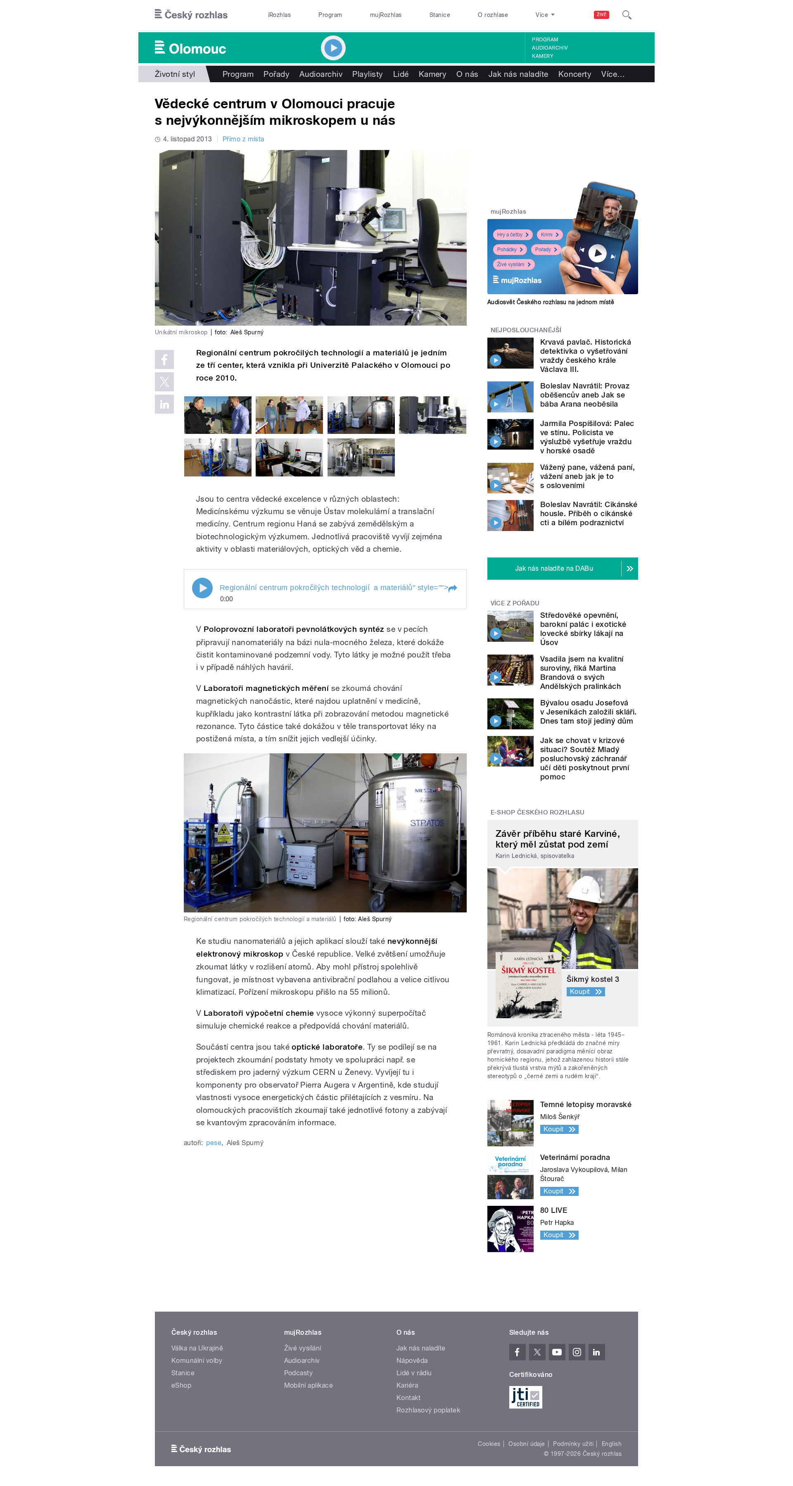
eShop (181, 1385)
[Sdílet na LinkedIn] (164, 404)
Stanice (440, 15)
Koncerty (575, 74)
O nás (467, 74)
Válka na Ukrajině (197, 1348)
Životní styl (175, 74)
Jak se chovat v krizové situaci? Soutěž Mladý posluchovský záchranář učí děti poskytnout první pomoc (584, 758)
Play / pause (202, 588)
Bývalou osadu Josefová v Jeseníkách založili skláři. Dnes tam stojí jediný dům (588, 711)
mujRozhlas (386, 15)
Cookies (489, 1444)
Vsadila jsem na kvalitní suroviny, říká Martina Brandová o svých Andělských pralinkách (582, 673)
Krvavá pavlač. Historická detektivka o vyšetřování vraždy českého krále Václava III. (585, 356)
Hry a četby (509, 235)
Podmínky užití (573, 1444)
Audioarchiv (549, 48)
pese (213, 1143)
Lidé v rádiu (414, 1373)
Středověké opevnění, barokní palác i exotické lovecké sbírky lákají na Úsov (583, 629)
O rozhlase (493, 15)
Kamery (542, 56)
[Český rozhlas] (191, 15)
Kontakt (408, 1398)
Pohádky (507, 249)
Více (613, 74)
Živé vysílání (511, 264)
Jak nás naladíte (518, 74)
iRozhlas (279, 15)
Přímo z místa (243, 139)
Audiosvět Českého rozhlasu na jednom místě (550, 302)
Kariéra (407, 1385)
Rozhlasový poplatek (428, 1410)
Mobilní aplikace (308, 1385)
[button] (452, 588)
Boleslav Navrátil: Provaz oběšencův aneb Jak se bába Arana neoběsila (584, 394)
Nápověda (412, 1361)
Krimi (547, 235)
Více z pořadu (515, 603)
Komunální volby (196, 1361)
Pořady (277, 74)
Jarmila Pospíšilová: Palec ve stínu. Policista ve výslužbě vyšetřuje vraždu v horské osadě (587, 437)
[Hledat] (627, 15)
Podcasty (298, 1373)
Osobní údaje (526, 1444)
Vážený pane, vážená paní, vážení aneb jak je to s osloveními (587, 476)
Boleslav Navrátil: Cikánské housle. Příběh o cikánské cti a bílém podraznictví (589, 513)
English (612, 1444)
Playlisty (367, 74)
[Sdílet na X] (164, 381)
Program (330, 15)
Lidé (401, 74)
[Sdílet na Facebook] (164, 359)
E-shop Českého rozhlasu (538, 812)
